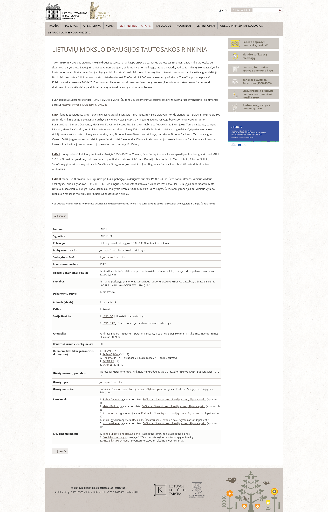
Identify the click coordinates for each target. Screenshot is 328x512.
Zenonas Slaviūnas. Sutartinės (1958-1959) (257, 81)
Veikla (110, 25)
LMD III (56, 179)
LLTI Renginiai (206, 25)
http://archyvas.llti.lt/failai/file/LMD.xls (84, 104)
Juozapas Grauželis (113, 257)
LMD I (55, 114)
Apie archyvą (92, 25)
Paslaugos (163, 25)
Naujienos (71, 25)
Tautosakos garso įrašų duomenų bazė (257, 106)
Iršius (106, 420)
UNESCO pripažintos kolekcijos (241, 25)
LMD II (56, 154)
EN (226, 10)
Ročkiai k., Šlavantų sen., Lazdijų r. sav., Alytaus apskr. (131, 389)
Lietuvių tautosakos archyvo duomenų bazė (258, 68)
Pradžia (53, 25)
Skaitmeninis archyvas (135, 25)
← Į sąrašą (60, 216)
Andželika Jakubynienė (115, 440)
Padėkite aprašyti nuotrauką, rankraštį (256, 43)
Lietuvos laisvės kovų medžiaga (70, 32)
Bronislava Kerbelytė (114, 437)
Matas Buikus (110, 406)
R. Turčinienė (110, 413)
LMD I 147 (108, 323)
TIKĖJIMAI (108, 357)
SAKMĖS (107, 364)
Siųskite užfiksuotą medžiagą (255, 56)
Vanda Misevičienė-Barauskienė (121, 433)
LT (220, 10)
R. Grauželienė (111, 399)
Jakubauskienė (111, 423)
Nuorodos (184, 25)
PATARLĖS (108, 361)
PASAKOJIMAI (110, 354)
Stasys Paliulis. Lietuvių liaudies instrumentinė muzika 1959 (258, 94)
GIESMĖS (107, 351)
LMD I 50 (107, 316)
